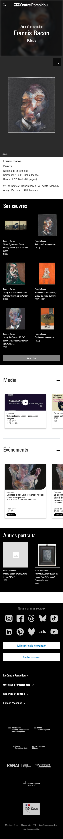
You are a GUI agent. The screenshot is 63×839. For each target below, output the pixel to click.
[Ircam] (44, 731)
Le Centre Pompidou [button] (14, 675)
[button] (31, 380)
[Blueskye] (42, 619)
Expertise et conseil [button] (14, 693)
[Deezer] (31, 633)
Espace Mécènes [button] (13, 703)
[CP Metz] (22, 750)
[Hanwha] (31, 787)
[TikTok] (54, 619)
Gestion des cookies (31, 829)
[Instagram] (9, 619)
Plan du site (26, 825)
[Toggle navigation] (57, 5)
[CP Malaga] (41, 750)
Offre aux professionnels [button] (17, 684)
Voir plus (31, 358)
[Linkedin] (9, 633)
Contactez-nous (31, 657)
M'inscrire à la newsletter (31, 645)
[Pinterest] (20, 633)
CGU (35, 825)
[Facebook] (20, 619)
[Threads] (31, 619)
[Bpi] (21, 731)
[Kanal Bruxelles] (21, 768)
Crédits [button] (5, 154)
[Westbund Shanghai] (46, 768)
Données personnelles (47, 825)
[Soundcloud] (42, 633)
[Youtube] (54, 633)
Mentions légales (12, 825)
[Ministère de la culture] (31, 809)
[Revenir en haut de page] (55, 831)
